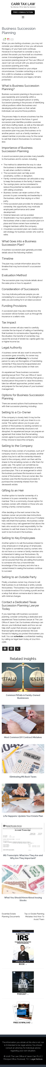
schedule (18, 636)
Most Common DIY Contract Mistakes (23, 737)
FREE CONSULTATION (23, 12)
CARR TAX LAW (23, 4)
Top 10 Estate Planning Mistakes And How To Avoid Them (34, 916)
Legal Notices (36, 1059)
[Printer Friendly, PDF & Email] (8, 40)
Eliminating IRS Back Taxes (23, 776)
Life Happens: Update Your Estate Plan (23, 816)
